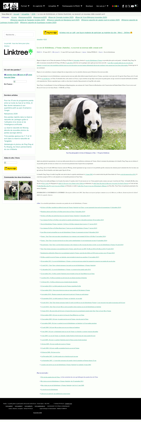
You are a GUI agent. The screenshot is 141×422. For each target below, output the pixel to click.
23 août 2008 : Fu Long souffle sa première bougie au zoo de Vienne (60, 348)
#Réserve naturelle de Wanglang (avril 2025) (63, 20)
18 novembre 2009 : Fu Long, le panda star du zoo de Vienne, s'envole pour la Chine (64, 319)
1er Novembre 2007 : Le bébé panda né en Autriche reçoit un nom (59, 356)
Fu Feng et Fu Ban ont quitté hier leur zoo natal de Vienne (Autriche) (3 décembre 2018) (65, 216)
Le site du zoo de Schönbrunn (49, 389)
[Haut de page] (138, 419)
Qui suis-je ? (101, 6)
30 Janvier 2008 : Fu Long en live (50, 352)
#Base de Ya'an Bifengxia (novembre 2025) (91, 17)
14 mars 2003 (89, 174)
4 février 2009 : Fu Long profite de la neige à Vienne (55, 344)
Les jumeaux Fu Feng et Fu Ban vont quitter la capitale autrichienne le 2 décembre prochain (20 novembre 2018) (72, 220)
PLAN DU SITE (37, 412)
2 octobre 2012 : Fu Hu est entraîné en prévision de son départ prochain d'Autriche (64, 278)
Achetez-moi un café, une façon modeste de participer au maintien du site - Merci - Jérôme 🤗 (95, 33)
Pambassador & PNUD (71, 6)
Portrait (24, 6)
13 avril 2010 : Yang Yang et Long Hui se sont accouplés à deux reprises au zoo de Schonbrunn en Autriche (71, 307)
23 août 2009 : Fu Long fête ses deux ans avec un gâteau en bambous (60, 327)
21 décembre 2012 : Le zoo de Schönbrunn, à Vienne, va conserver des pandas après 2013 (66, 269)
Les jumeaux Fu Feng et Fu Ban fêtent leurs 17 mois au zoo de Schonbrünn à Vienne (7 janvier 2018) (69, 228)
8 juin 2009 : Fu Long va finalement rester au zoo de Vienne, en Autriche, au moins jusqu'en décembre (69, 331)
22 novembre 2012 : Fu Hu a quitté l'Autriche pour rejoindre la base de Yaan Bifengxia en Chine (68, 274)
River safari (45, 183)
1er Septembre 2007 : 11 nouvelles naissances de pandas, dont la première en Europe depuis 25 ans (68, 360)
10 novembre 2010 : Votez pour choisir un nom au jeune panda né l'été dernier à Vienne (65, 290)
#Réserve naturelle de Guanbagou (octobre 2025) (38, 22)
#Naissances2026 (25, 17)
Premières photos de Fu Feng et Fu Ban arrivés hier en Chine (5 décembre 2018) (63, 211)
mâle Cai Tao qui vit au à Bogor (71, 183)
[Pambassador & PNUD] (81, 6)
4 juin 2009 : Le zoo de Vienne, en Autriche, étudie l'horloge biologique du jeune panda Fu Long (68, 336)
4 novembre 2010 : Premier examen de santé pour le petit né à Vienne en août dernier (64, 294)
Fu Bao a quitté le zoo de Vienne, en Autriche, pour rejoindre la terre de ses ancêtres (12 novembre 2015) (70, 257)
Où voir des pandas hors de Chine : (50, 377)
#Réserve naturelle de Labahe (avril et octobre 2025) (100, 20)
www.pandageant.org (40, 406)
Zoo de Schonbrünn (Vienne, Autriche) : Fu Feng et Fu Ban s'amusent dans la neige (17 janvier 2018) (69, 224)
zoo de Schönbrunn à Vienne (94, 60)
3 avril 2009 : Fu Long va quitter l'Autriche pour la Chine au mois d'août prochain (64, 340)
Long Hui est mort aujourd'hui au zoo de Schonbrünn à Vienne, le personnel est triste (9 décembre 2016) (70, 232)
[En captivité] (43, 6)
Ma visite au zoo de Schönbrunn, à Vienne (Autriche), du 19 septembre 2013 (62, 381)
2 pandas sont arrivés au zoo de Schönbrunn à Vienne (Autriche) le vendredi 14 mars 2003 (66, 365)
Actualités (52, 6)
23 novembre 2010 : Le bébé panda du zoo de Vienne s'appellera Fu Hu (61, 286)
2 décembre (76, 60)
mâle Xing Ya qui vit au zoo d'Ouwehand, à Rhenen (92, 186)
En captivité (37, 6)
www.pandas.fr (18, 406)
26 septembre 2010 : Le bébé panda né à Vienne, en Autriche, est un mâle (61, 298)
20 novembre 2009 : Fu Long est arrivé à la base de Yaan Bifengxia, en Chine (62, 315)
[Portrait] (28, 6)
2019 (45, 39)
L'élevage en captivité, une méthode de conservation (55, 393)
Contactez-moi (68, 403)
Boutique (89, 6)
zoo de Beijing (46, 78)
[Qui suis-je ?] (107, 6)
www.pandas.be (28, 406)
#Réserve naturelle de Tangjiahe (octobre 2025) (27, 20)
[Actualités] (57, 6)
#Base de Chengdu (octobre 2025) (61, 17)
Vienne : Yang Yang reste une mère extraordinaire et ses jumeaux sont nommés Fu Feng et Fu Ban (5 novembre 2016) (73, 236)
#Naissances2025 (40, 17)
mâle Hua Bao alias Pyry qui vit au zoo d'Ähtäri (51, 186)
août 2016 (70, 63)
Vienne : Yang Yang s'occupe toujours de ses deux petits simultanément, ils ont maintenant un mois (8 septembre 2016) (74, 240)
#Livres (14, 17)
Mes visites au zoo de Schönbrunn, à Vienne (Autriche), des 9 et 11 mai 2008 (62, 385)
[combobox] (18, 34)
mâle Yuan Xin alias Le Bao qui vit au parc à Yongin (110, 183)
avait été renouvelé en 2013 (128, 174)
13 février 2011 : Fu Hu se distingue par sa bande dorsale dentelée (59, 282)
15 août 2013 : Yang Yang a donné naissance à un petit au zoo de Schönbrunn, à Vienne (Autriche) (68, 265)
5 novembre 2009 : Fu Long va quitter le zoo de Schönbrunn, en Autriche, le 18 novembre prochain (69, 323)
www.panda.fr (9, 406)
